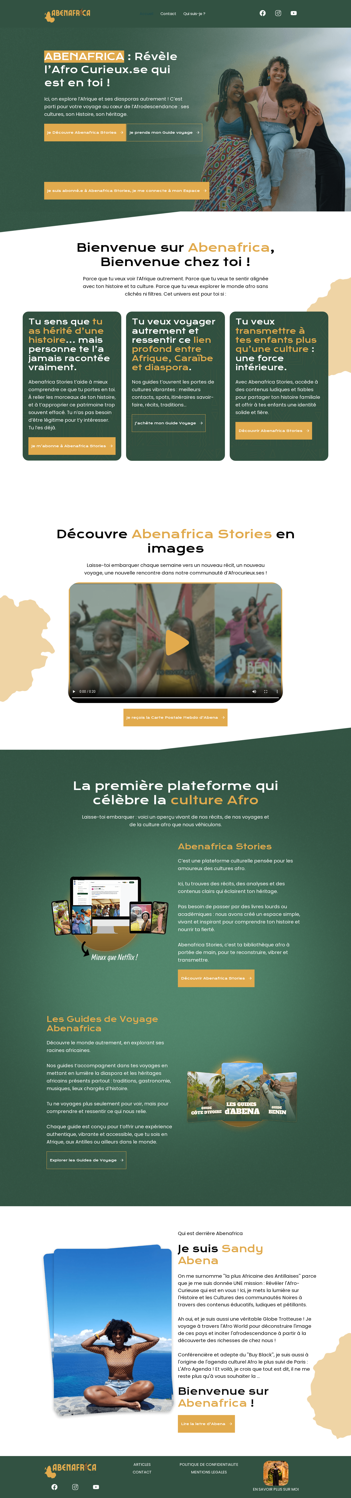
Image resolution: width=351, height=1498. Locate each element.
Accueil (146, 14)
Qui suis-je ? (194, 14)
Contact (168, 14)
